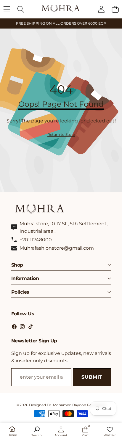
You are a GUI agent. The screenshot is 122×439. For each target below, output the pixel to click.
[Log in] (101, 9)
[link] (61, 134)
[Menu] (6, 9)
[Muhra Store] (60, 8)
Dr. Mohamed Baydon (66, 405)
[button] (115, 9)
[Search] (20, 9)
